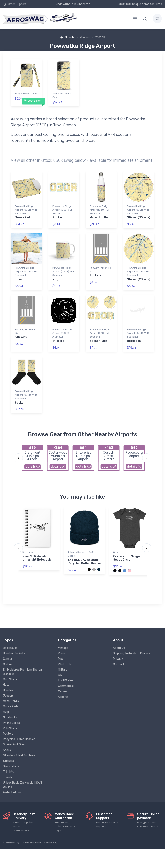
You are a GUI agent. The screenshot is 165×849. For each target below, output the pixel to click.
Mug (55, 279)
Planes (62, 653)
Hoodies (8, 690)
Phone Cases (11, 723)
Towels (7, 777)
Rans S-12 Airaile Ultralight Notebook (36, 558)
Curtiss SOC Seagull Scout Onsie (127, 558)
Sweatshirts (11, 766)
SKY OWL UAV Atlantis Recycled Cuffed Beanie (84, 561)
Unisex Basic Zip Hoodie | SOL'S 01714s (22, 785)
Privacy (118, 659)
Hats (6, 684)
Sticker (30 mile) (138, 217)
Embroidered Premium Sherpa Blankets (22, 672)
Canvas (8, 659)
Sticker (57, 217)
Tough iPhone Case (26, 93)
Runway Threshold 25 (25, 331)
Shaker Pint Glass (14, 744)
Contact (118, 664)
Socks (19, 402)
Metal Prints (11, 701)
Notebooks (10, 717)
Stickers (95, 275)
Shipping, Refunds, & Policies (131, 653)
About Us (119, 648)
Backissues (10, 648)
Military (62, 669)
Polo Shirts (10, 728)
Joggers (8, 695)
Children (8, 664)
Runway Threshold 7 (100, 269)
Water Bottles (12, 792)
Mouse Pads (10, 706)
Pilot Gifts (64, 664)
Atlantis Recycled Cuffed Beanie (82, 554)
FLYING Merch (66, 680)
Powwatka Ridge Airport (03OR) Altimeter (62, 333)
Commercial (66, 686)
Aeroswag (51, 842)
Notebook (134, 341)
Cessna (62, 691)
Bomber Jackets (14, 653)
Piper (61, 659)
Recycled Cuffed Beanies (19, 739)
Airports (69, 37)
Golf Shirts (10, 679)
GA (60, 675)
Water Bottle (99, 217)
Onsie (116, 552)
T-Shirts (8, 771)
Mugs (6, 712)
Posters (8, 733)
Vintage (63, 648)
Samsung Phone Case (61, 95)
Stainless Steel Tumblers (19, 755)
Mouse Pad (22, 217)
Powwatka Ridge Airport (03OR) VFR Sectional (26, 210)
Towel (19, 279)
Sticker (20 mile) (138, 279)
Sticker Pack (98, 341)
